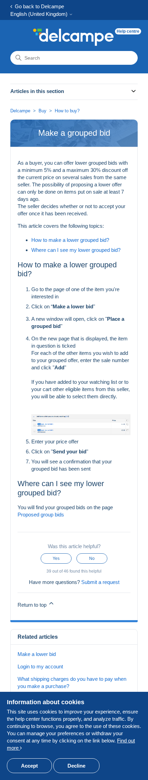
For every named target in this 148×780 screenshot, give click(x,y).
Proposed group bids (41, 514)
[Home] (73, 37)
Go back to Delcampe (38, 6)
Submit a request (100, 582)
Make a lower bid (37, 654)
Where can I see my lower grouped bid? (75, 250)
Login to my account (40, 666)
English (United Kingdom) (39, 14)
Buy (42, 110)
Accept (29, 766)
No (92, 558)
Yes (56, 558)
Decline (76, 766)
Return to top (33, 605)
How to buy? (67, 110)
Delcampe (20, 110)
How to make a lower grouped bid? (70, 240)
